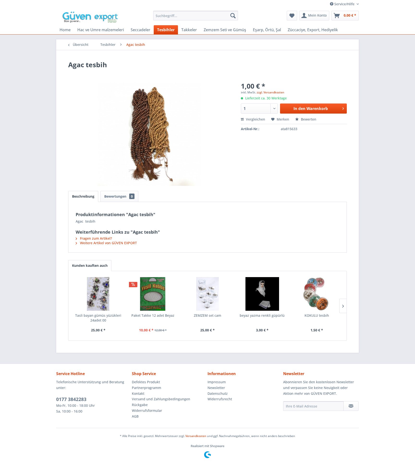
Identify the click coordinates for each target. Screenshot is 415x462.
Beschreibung (83, 196)
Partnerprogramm (146, 387)
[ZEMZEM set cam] (207, 294)
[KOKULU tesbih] (317, 294)
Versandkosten (195, 436)
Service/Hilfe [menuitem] (344, 4)
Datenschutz (218, 393)
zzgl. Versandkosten (270, 92)
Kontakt (138, 393)
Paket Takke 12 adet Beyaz (152, 315)
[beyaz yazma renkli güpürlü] (262, 294)
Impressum (217, 382)
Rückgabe (140, 404)
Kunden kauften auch (90, 265)
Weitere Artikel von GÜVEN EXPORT (108, 243)
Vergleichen (255, 119)
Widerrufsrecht (220, 399)
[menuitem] (195, 15)
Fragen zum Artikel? (95, 238)
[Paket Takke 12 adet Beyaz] (153, 294)
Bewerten (308, 119)
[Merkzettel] (292, 15)
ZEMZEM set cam (207, 315)
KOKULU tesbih (317, 315)
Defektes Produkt (146, 382)
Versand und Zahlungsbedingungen (161, 399)
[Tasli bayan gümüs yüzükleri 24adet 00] (98, 294)
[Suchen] (233, 15)
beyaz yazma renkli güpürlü (262, 315)
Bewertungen (118, 196)
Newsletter (216, 387)
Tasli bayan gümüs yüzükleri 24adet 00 (98, 317)
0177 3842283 (71, 399)
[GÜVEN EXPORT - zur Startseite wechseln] (92, 17)
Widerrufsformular (147, 410)
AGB (135, 416)
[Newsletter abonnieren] (351, 406)
